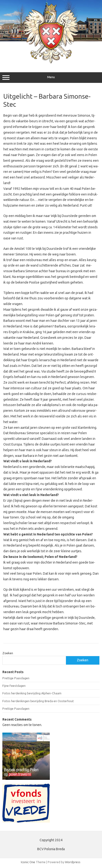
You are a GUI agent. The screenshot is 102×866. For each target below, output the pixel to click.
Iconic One (28, 862)
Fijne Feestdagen (14, 685)
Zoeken (7, 653)
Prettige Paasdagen (15, 678)
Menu (51, 77)
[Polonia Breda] (51, 62)
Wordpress (72, 862)
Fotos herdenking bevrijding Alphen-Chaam (31, 693)
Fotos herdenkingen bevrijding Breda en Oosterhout (38, 701)
